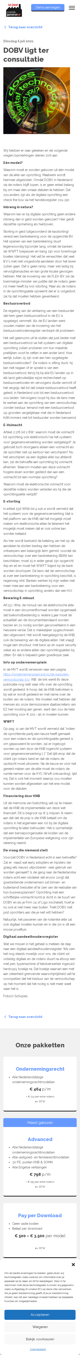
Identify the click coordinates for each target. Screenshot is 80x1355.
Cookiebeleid (38, 1349)
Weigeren (40, 1327)
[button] (73, 1264)
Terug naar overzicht (25, 27)
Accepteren (40, 1315)
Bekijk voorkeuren (40, 1339)
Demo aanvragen (48, 7)
